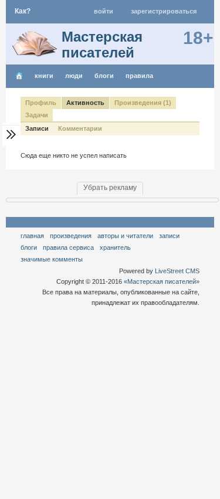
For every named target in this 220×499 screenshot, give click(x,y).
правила (139, 75)
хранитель (115, 247)
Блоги (104, 75)
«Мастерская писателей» (161, 281)
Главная (32, 235)
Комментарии (80, 128)
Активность (85, 102)
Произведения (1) (142, 102)
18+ (198, 37)
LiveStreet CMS (177, 270)
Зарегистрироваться (164, 11)
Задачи (36, 114)
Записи (37, 128)
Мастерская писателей (102, 44)
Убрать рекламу (110, 188)
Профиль (40, 102)
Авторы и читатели (125, 235)
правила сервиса (68, 247)
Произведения (71, 235)
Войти (103, 11)
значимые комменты (52, 259)
